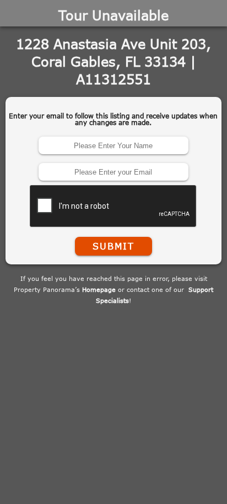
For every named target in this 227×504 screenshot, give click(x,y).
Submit (113, 246)
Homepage (99, 289)
